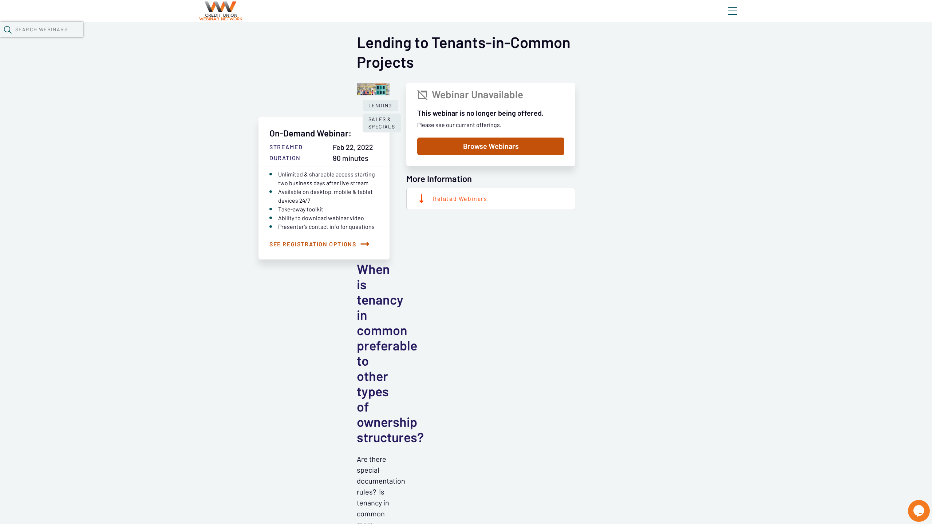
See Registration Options (312, 244)
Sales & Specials (381, 123)
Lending (380, 106)
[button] (7, 29)
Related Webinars (460, 198)
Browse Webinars (491, 146)
